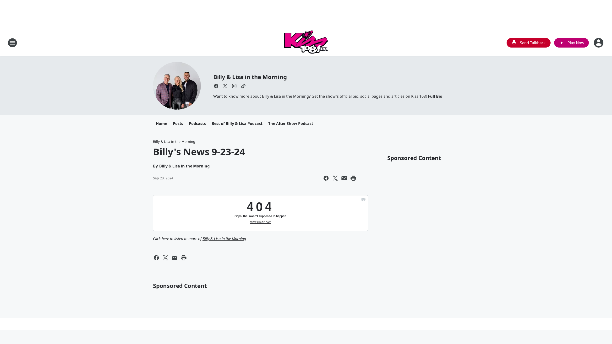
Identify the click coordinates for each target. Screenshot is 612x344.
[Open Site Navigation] (12, 43)
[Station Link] (306, 42)
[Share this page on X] (335, 178)
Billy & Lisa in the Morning (250, 77)
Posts (178, 123)
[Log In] (599, 43)
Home (161, 123)
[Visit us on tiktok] (243, 86)
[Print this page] (353, 178)
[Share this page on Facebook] (326, 178)
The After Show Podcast (290, 123)
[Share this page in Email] (344, 178)
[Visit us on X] (225, 86)
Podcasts (197, 123)
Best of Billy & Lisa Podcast (237, 123)
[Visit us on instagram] (234, 86)
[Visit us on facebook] (216, 86)
